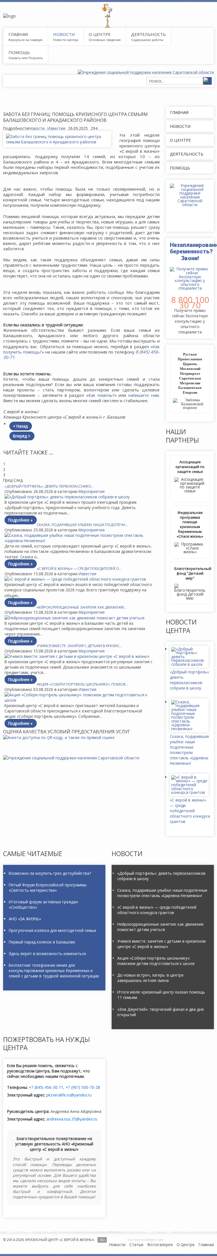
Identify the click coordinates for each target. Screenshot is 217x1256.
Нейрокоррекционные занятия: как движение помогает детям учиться (160, 926)
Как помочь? (101, 395)
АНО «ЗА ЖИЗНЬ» (25, 918)
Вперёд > (21, 436)
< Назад (20, 426)
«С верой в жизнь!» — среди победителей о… (79, 568)
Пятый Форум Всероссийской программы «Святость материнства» (47, 887)
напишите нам (143, 395)
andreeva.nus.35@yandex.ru (71, 1119)
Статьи (136, 1244)
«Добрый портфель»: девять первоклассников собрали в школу (190, 680)
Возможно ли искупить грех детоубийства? (50, 873)
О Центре (186, 1244)
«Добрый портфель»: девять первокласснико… (49, 486)
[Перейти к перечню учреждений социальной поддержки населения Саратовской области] (71, 758)
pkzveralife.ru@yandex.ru (69, 1095)
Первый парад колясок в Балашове (42, 942)
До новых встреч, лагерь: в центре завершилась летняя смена (150, 977)
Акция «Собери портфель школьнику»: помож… (82, 684)
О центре (100, 34)
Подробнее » (20, 520)
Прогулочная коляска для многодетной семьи (52, 930)
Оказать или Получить (25, 58)
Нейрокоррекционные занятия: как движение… (82, 607)
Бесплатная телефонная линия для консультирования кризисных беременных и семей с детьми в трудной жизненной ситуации (54, 970)
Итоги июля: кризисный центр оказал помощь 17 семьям (161, 994)
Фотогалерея (160, 1244)
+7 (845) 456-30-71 (46, 1087)
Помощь (19, 52)
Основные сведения (105, 40)
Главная (206, 1244)
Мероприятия (92, 491)
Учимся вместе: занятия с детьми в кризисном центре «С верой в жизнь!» (161, 943)
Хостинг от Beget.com (145, 1239)
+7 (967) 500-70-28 (83, 1087)
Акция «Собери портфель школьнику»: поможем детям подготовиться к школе (156, 960)
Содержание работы (147, 40)
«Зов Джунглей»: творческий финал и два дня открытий (160, 1012)
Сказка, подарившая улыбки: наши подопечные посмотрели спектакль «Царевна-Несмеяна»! (189, 750)
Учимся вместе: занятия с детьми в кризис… (79, 645)
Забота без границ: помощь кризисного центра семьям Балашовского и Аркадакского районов (75, 117)
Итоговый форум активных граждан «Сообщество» (43, 904)
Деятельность (148, 34)
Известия (56, 128)
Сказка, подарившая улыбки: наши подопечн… (82, 524)
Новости (37, 128)
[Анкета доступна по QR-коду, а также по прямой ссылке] (81, 737)
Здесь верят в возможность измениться (47, 953)
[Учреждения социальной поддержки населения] (146, 72)
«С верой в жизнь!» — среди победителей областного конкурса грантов (190, 810)
